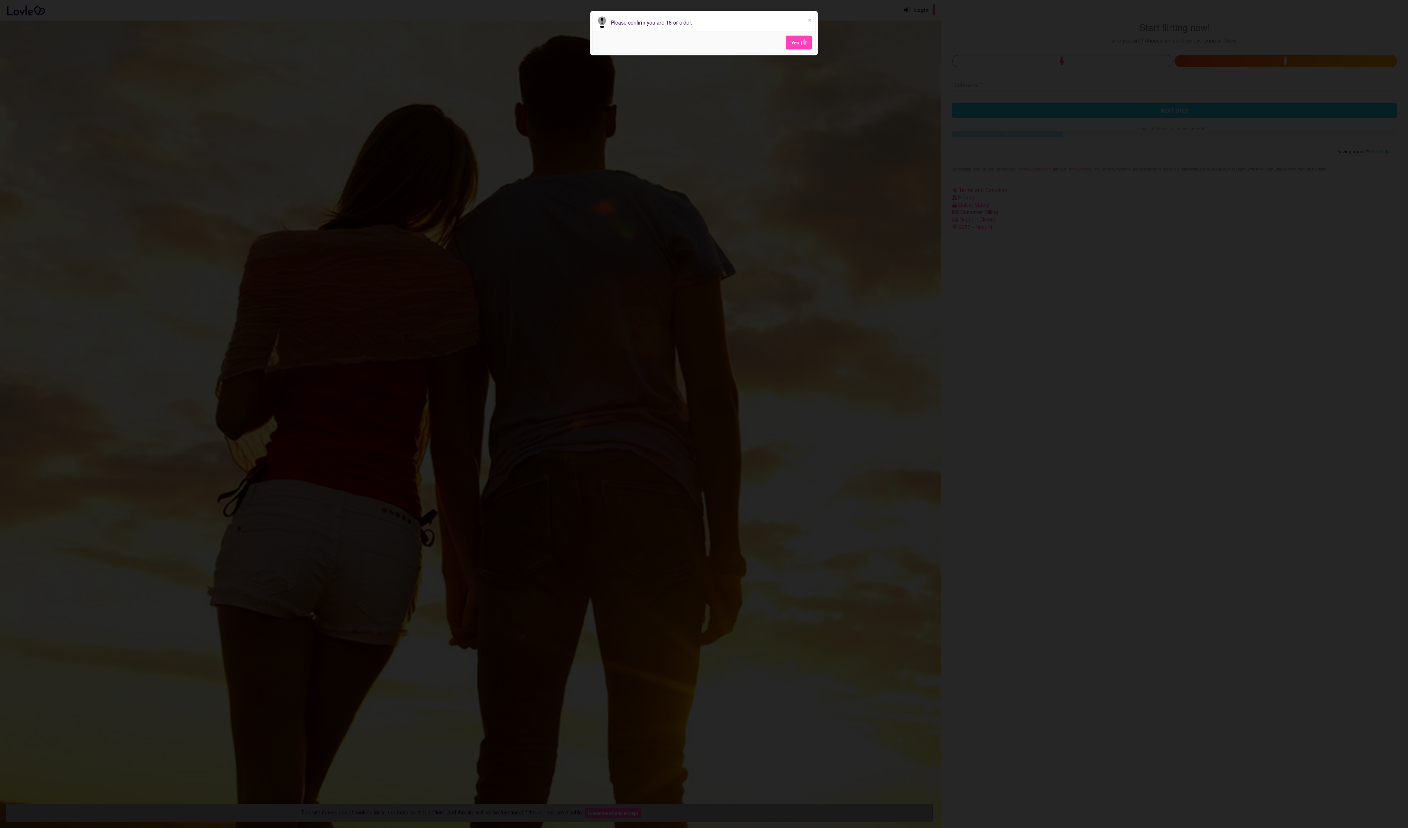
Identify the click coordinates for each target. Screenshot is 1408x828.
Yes (795, 42)
